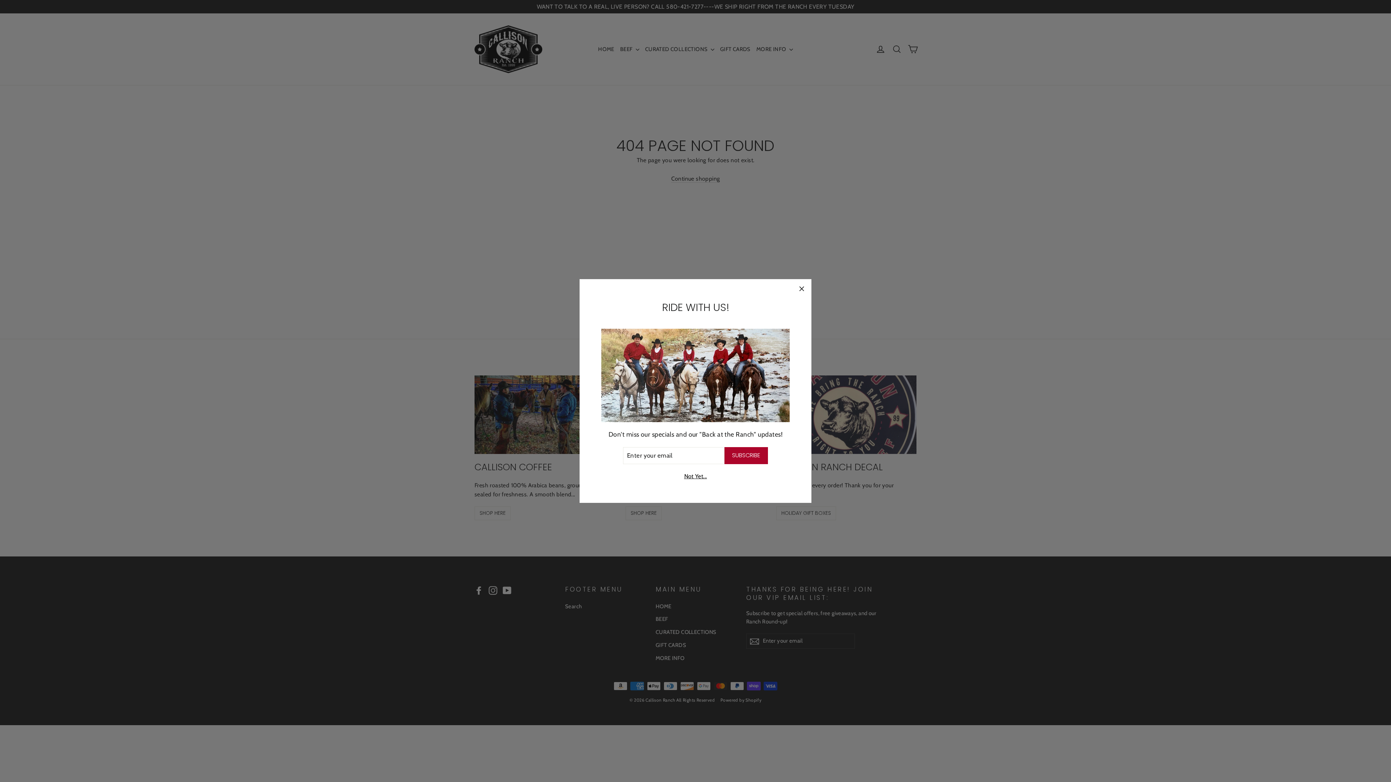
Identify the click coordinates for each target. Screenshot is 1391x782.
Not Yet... (695, 476)
